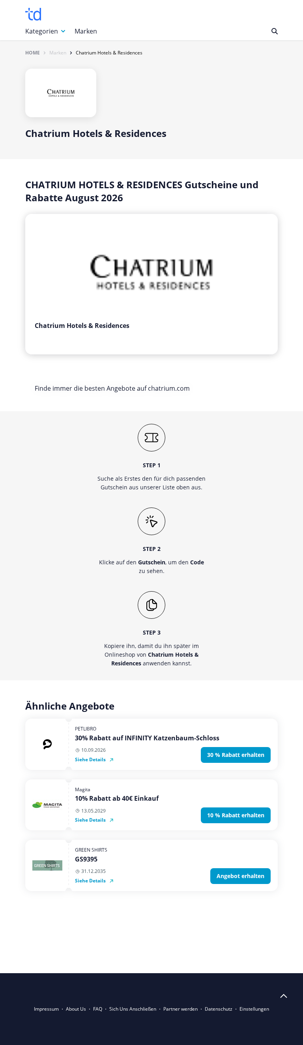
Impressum (46, 1009)
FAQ (97, 1009)
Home (32, 53)
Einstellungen (254, 1009)
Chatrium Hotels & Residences (109, 53)
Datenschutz (218, 1009)
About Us (76, 1009)
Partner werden (180, 1009)
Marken (86, 31)
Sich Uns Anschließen (132, 1009)
